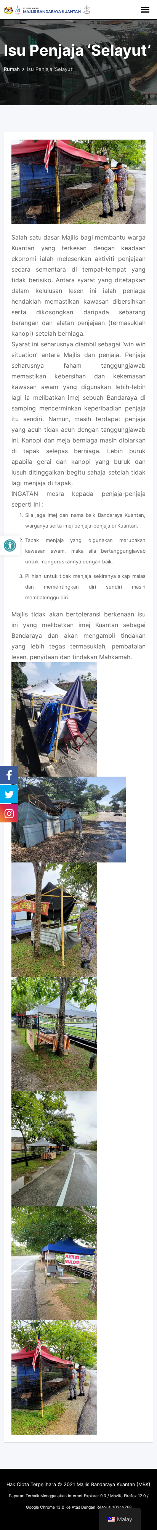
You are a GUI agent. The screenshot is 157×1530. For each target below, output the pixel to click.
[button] (10, 545)
